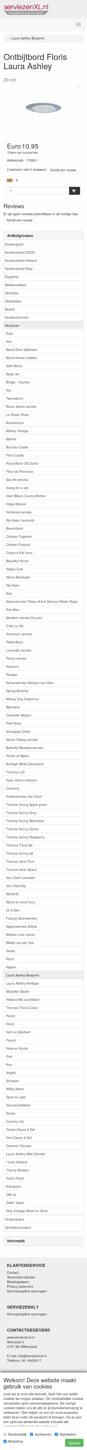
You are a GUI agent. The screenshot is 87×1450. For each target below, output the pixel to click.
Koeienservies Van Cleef (24, 796)
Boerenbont (14, 528)
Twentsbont (14, 398)
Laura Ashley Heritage (22, 983)
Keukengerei (14, 244)
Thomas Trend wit (19, 845)
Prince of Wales (17, 755)
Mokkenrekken (15, 284)
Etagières (12, 276)
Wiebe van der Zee (20, 942)
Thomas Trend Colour (22, 1007)
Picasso (11, 674)
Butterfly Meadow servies (24, 747)
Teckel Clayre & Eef (20, 1129)
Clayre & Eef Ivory (19, 552)
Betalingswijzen (18, 1281)
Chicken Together (19, 536)
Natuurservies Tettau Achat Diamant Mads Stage (42, 601)
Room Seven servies (21, 406)
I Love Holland (16, 1162)
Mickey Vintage (17, 430)
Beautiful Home (17, 560)
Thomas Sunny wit (19, 853)
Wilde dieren (15, 1089)
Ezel (9, 1056)
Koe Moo (12, 609)
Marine (11, 439)
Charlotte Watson (18, 715)
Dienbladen (13, 301)
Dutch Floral (15, 1178)
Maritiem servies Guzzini (24, 617)
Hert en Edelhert (18, 1032)
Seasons (12, 666)
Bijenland (12, 707)
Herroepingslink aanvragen (27, 1291)
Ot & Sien (13, 910)
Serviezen (12, 325)
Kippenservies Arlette (21, 926)
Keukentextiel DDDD (20, 252)
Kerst (10, 959)
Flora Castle (15, 455)
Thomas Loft (15, 772)
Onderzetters (14, 1219)
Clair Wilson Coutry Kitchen (26, 495)
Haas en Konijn (17, 1048)
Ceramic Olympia (18, 1145)
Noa (9, 593)
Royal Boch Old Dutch (22, 463)
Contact (12, 1272)
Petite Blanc (14, 642)
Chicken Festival (18, 544)
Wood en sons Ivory (20, 902)
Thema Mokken (17, 1170)
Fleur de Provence (19, 471)
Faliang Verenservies (21, 918)
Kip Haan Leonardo (20, 520)
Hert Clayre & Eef (19, 1137)
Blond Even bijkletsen (21, 349)
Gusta (10, 950)
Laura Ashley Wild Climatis (25, 1154)
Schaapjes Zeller (18, 731)
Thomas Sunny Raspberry (25, 837)
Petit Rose (13, 723)
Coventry (12, 788)
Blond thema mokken (21, 357)
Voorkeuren (43, 1434)
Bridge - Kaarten (18, 382)
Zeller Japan (15, 1202)
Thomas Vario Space (21, 869)
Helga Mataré (16, 504)
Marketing (15, 1441)
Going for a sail (17, 487)
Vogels (11, 1072)
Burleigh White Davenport (25, 764)
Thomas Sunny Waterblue (25, 820)
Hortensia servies (19, 512)
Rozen (11, 1113)
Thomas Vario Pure (20, 861)
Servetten (12, 293)
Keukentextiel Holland (21, 260)
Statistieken (67, 1434)
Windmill (12, 894)
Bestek (10, 309)
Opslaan (74, 1442)
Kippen (11, 967)
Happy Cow (14, 569)
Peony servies (16, 658)
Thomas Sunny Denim (22, 829)
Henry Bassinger (18, 577)
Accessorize (15, 422)
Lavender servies (18, 650)
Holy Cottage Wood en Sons (27, 1210)
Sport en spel (16, 1097)
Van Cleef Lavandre (20, 877)
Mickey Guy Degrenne (22, 699)
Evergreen (13, 1186)
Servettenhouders (18, 1227)
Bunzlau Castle (17, 447)
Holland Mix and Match (23, 999)
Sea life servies (17, 479)
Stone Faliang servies (22, 739)
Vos (8, 341)
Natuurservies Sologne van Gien (30, 682)
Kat (8, 390)
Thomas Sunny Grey (21, 812)
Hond (10, 1024)
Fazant (11, 1040)
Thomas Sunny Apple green (26, 804)
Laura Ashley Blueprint (22, 975)
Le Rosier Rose (17, 414)
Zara (9, 333)
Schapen (12, 1080)
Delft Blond (14, 365)
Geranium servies (19, 634)
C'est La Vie (15, 625)
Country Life (15, 1121)
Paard (10, 1015)
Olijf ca (11, 1194)
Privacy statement (20, 1286)
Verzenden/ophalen (21, 1277)
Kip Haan (12, 585)
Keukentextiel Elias (18, 268)
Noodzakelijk (17, 1434)
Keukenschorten (17, 317)
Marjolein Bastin (17, 991)
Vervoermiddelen (18, 1105)
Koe (9, 1064)
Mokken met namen (20, 934)
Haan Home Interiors (21, 780)
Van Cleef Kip (16, 885)
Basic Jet (12, 374)
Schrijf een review (63, 170)
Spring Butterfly (17, 690)
